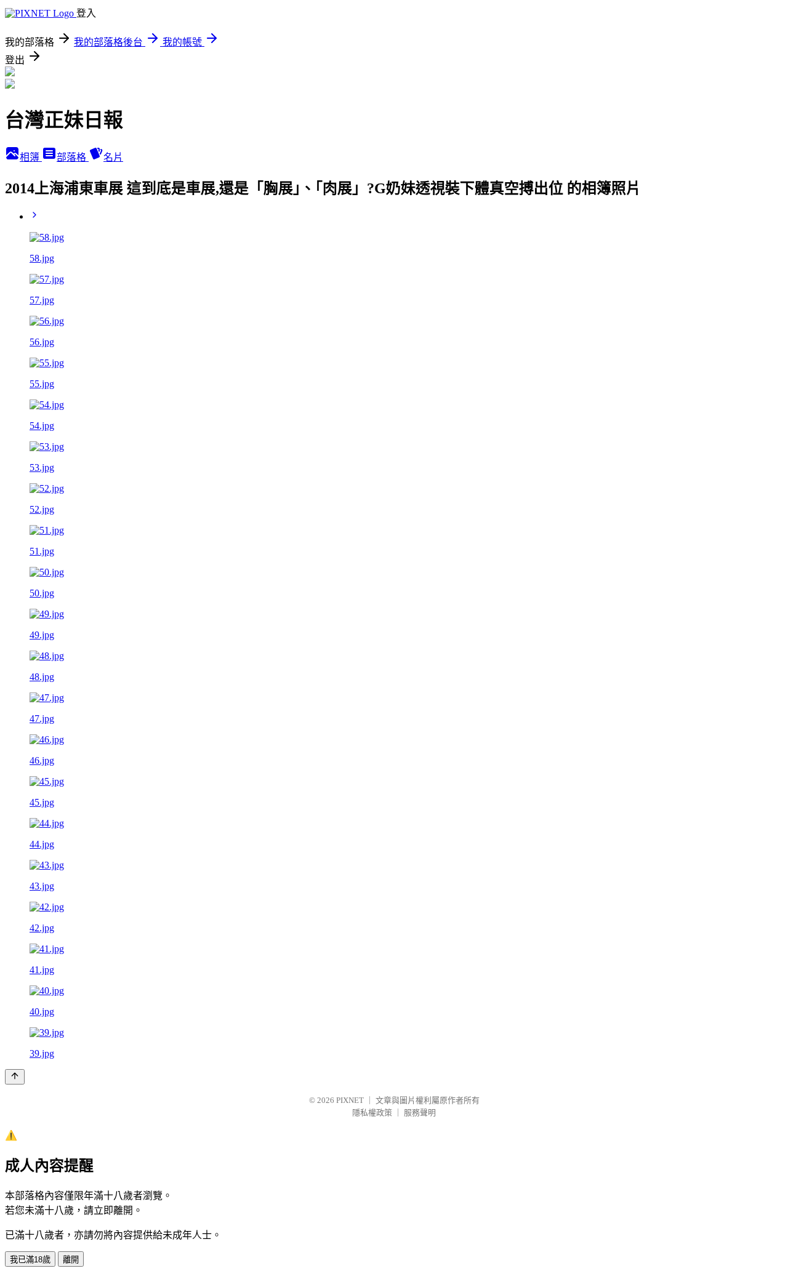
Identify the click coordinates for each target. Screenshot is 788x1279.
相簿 (31, 157)
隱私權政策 (372, 1112)
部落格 (73, 157)
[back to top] (15, 1077)
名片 (113, 157)
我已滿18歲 (30, 1259)
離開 (71, 1259)
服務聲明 (420, 1112)
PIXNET (350, 1100)
